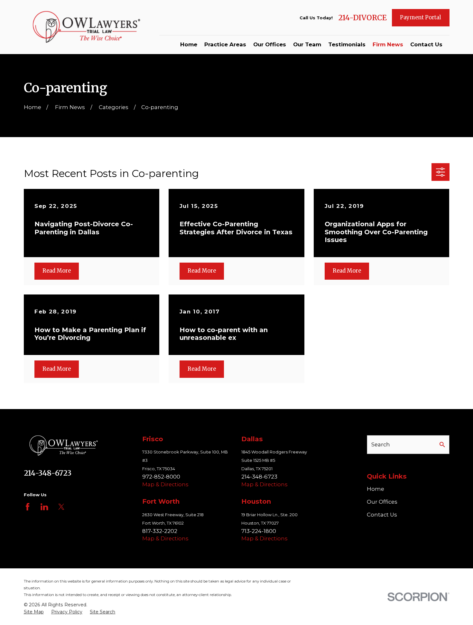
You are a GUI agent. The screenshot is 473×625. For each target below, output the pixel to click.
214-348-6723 (47, 473)
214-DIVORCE (362, 17)
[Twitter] (61, 506)
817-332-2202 (159, 531)
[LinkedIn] (44, 506)
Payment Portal (420, 17)
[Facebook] (27, 506)
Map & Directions (165, 484)
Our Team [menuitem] (307, 44)
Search (380, 444)
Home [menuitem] (188, 44)
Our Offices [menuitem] (269, 44)
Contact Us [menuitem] (426, 44)
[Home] (88, 27)
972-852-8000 (161, 476)
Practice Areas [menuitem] (225, 44)
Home (375, 489)
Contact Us (382, 514)
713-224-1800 (258, 531)
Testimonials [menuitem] (347, 44)
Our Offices (382, 502)
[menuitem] (34, 612)
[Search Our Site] (442, 444)
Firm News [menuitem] (388, 44)
